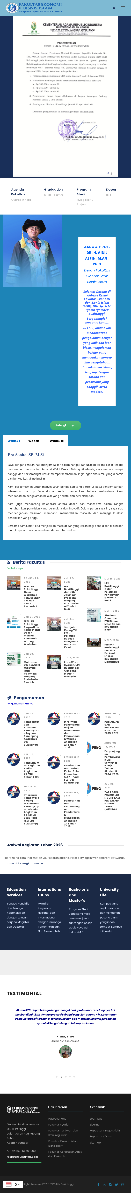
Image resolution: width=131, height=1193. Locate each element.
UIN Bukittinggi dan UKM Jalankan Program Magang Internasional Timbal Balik (71, 598)
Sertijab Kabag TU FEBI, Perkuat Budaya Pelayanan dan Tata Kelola (71, 637)
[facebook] (98, 1184)
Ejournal (95, 1125)
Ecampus (96, 1119)
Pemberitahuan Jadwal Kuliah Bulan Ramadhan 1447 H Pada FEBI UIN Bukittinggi (72, 774)
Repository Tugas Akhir (105, 1130)
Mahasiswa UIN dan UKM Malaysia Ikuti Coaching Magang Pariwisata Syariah (32, 672)
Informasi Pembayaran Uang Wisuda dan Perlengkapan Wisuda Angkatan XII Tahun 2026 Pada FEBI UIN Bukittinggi (31, 809)
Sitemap (95, 1143)
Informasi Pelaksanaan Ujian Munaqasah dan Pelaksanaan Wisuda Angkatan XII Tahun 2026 (72, 734)
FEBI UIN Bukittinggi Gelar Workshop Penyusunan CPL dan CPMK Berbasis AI (32, 596)
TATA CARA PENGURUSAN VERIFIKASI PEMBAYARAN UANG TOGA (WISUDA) (112, 800)
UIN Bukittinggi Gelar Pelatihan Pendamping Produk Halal (111, 592)
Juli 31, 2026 (32, 616)
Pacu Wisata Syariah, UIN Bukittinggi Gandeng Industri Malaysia (72, 669)
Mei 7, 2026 (111, 640)
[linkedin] (104, 1184)
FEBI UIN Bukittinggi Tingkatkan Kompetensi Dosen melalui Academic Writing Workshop (32, 633)
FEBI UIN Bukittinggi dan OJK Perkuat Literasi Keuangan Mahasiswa (111, 653)
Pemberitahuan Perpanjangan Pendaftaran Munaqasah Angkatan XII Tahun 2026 (72, 813)
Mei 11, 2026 (111, 610)
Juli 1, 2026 (71, 657)
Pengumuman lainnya (20, 703)
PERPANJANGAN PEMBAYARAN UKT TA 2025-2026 (111, 727)
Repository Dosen (101, 1136)
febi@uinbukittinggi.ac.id (22, 1156)
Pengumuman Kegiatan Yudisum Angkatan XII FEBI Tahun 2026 (32, 770)
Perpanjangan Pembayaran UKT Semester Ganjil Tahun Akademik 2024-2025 (112, 762)
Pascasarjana (57, 1119)
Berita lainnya (15, 568)
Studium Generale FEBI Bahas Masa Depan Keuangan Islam (112, 622)
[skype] (110, 1184)
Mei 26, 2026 (112, 578)
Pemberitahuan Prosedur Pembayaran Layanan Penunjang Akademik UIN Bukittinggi (32, 733)
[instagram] (122, 1184)
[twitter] (116, 1184)
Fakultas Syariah (59, 1125)
